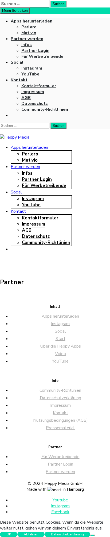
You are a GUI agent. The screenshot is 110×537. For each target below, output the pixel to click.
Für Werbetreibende (42, 56)
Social (17, 62)
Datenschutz (34, 103)
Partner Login (35, 51)
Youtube (60, 500)
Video (60, 354)
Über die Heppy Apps (60, 346)
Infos (26, 45)
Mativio (28, 33)
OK (8, 534)
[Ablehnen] (92, 535)
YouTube (30, 74)
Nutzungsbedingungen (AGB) (60, 420)
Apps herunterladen (31, 21)
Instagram (31, 68)
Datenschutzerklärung (60, 398)
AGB (26, 98)
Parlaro (29, 27)
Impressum (32, 92)
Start (60, 339)
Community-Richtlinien (44, 109)
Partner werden (27, 39)
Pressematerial (60, 428)
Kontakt (19, 80)
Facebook (60, 512)
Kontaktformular (38, 86)
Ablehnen (31, 534)
